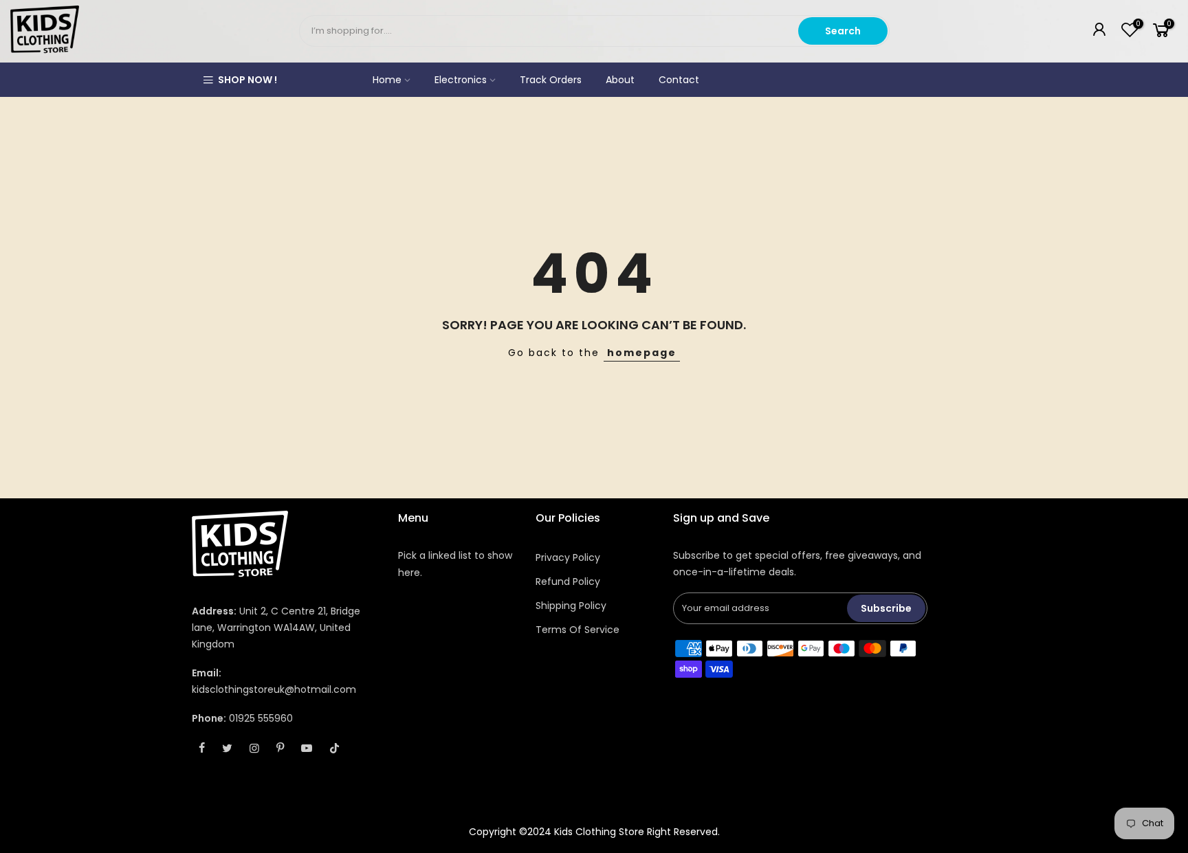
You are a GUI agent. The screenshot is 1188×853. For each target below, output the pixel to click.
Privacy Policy (568, 557)
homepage (641, 352)
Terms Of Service (577, 629)
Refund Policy (568, 581)
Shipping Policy (571, 605)
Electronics (460, 80)
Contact (679, 80)
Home (387, 80)
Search (843, 31)
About (620, 80)
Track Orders (551, 80)
